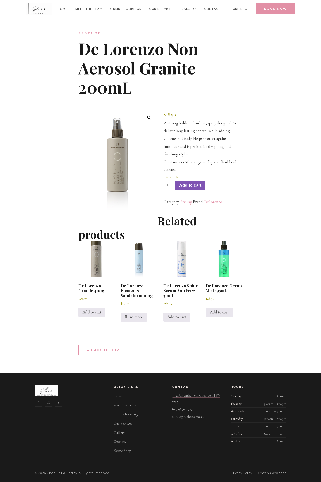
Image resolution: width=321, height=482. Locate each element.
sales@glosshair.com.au (187, 417)
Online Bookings (125, 8)
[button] (149, 118)
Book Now (275, 8)
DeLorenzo (213, 202)
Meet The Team (88, 8)
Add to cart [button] (92, 312)
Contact (212, 8)
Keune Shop (239, 8)
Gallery (188, 8)
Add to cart (190, 185)
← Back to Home (104, 350)
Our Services (161, 8)
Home (62, 8)
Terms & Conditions (271, 473)
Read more (134, 317)
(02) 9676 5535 (182, 409)
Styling (186, 202)
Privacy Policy (241, 473)
